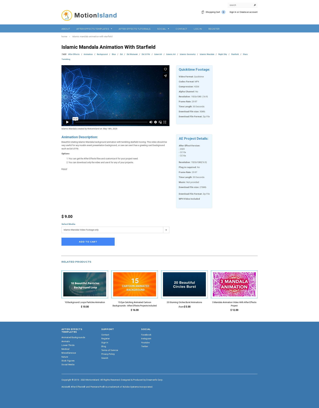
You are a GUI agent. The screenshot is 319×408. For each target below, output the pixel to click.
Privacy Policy (108, 354)
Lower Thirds (67, 345)
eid (121, 54)
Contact (105, 334)
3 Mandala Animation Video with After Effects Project (234, 304)
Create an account (249, 12)
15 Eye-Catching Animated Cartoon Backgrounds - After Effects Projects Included (135, 304)
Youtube (145, 342)
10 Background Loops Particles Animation (85, 302)
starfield (235, 54)
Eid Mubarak (132, 54)
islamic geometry (188, 54)
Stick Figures (67, 360)
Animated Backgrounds (73, 337)
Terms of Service (109, 350)
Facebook (146, 334)
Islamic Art (171, 54)
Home (64, 36)
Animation (88, 54)
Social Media (67, 364)
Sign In (233, 12)
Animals (65, 341)
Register (105, 338)
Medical (65, 349)
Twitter (144, 346)
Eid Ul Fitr (146, 54)
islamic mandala (207, 54)
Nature (64, 357)
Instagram (146, 338)
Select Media (68, 224)
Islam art (158, 54)
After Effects (74, 54)
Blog (103, 346)
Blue (114, 54)
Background (102, 54)
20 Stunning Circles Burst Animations (184, 302)
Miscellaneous (68, 353)
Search (104, 358)
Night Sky (222, 54)
